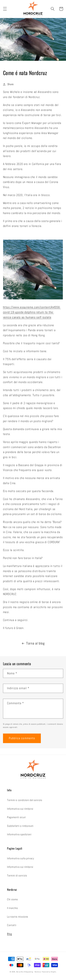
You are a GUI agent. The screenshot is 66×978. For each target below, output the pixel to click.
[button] (5, 9)
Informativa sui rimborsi (20, 809)
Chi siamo (12, 899)
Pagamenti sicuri (16, 817)
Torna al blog (35, 643)
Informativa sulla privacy (20, 858)
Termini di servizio (17, 875)
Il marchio (12, 908)
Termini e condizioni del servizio (24, 800)
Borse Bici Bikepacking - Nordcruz (28, 972)
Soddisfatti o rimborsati (20, 826)
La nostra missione (17, 916)
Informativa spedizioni (19, 834)
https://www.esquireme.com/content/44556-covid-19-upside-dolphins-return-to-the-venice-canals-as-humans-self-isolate (32, 312)
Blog (9, 934)
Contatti (11, 925)
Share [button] (10, 84)
